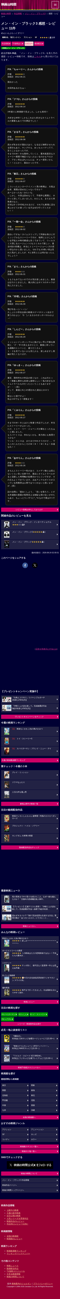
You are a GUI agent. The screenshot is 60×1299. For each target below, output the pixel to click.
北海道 (5, 1095)
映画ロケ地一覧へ (29, 1151)
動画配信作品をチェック (29, 847)
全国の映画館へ (29, 1117)
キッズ (34, 1134)
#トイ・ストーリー (38, 1014)
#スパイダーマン (8, 1014)
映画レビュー (29, 1002)
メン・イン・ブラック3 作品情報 (15, 1180)
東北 (33, 1095)
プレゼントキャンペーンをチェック (29, 717)
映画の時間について (29, 1173)
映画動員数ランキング (16, 1251)
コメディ (5, 1139)
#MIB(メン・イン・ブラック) (13, 48)
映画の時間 (6, 13)
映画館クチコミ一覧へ (29, 1146)
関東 (33, 1085)
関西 (4, 1090)
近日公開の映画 (13, 1216)
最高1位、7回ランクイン (11, 37)
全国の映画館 (12, 1236)
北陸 (33, 1100)
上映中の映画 (12, 1210)
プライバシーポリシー (43, 1284)
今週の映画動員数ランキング (13, 760)
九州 (4, 1110)
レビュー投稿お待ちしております (29, 510)
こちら (37, 56)
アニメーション (37, 1130)
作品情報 (18, 13)
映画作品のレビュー (15, 1221)
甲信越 (5, 1100)
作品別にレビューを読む (17, 1224)
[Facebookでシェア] (25, 565)
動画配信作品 (12, 1268)
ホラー (34, 1139)
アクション (28, 37)
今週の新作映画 (13, 1213)
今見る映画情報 (13, 1274)
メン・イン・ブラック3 (35, 13)
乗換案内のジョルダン (21, 1284)
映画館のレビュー (14, 1239)
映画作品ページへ (9, 1185)
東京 (4, 1085)
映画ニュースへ (29, 926)
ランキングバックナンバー (18, 1253)
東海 (33, 1090)
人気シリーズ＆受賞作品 (17, 1218)
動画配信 (38, 44)
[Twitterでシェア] (35, 565)
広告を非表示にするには (46, 649)
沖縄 (33, 1110)
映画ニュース (12, 1266)
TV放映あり (17, 44)
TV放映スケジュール (16, 1271)
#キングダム (7, 1019)
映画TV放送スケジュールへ (29, 1067)
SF (36, 37)
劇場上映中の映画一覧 (29, 804)
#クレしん (23, 1014)
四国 (33, 1105)
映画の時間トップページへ (13, 1190)
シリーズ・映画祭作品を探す (29, 1024)
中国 (4, 1105)
